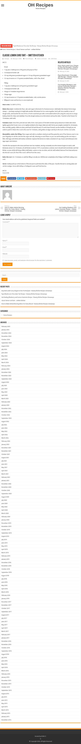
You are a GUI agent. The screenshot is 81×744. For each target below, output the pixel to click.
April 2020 (4, 510)
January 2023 (5, 405)
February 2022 (5, 441)
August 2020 (5, 497)
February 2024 (5, 366)
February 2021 (5, 477)
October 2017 (5, 608)
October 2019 (5, 529)
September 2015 (6, 690)
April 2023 (4, 395)
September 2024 (6, 343)
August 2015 (5, 693)
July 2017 (4, 618)
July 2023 (4, 385)
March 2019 (5, 552)
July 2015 (4, 697)
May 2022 (4, 431)
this (65, 113)
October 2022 (5, 415)
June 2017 (4, 621)
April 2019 (4, 549)
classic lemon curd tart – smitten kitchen (13, 300)
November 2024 (6, 336)
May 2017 (4, 625)
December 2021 (6, 448)
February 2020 (5, 516)
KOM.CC (43, 736)
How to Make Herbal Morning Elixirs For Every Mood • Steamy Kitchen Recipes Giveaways (15, 208)
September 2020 (6, 493)
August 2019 (5, 536)
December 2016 (6, 641)
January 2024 (5, 369)
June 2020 (4, 503)
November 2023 (6, 375)
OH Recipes (40, 5)
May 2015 (4, 703)
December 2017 (6, 602)
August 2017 (5, 615)
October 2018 (5, 569)
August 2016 (5, 654)
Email (5, 247)
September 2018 (6, 572)
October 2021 (5, 454)
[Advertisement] (40, 27)
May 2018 (4, 585)
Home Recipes (11, 49)
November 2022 (6, 411)
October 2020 (5, 490)
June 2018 (4, 582)
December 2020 (6, 484)
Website (5, 254)
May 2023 (4, 392)
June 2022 (4, 428)
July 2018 (4, 579)
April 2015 (4, 707)
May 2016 (4, 664)
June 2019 (4, 543)
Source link (6, 173)
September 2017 (6, 611)
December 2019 (6, 523)
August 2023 (5, 382)
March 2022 (5, 438)
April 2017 (4, 628)
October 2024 (5, 339)
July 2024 (4, 349)
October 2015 (5, 687)
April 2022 (4, 434)
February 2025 (5, 326)
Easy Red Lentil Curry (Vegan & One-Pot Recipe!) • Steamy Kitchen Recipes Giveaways (68, 67)
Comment (6, 222)
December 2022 (6, 408)
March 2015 (5, 710)
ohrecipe (6, 58)
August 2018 (5, 575)
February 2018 (5, 595)
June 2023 (4, 389)
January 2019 (5, 559)
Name (5, 240)
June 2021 (4, 464)
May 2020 (4, 507)
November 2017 (6, 605)
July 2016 (4, 657)
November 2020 (6, 487)
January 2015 (5, 716)
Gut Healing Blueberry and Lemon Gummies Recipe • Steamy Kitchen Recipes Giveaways (67, 87)
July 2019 (4, 539)
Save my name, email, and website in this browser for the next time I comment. (28, 260)
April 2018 (4, 588)
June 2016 (4, 661)
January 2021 (5, 480)
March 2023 (5, 398)
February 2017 (5, 634)
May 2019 (4, 546)
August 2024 (5, 346)
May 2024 (4, 356)
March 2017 (5, 631)
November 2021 (6, 451)
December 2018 (6, 562)
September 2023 (6, 379)
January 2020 (5, 520)
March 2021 (5, 474)
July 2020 (4, 500)
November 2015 (6, 684)
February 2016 (5, 674)
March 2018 (5, 592)
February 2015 (5, 713)
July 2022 (4, 425)
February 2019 (5, 556)
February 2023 (5, 402)
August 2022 (5, 421)
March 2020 (5, 513)
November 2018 (6, 566)
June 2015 (4, 700)
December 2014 (6, 720)
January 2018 (5, 598)
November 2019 (6, 526)
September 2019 (6, 533)
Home (4, 49)
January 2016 (5, 677)
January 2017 (5, 638)
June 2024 (4, 352)
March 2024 (5, 362)
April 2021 (4, 470)
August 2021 (5, 457)
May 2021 (4, 467)
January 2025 (5, 329)
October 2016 (5, 648)
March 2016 (5, 670)
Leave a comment (42, 58)
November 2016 (6, 644)
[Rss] (40, 739)
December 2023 (6, 372)
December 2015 (6, 680)
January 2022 (5, 444)
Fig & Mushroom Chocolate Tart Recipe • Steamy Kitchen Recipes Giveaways (35, 46)
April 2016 (4, 667)
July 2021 (4, 461)
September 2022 (6, 418)
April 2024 (4, 359)
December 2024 (6, 333)
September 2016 (6, 651)
